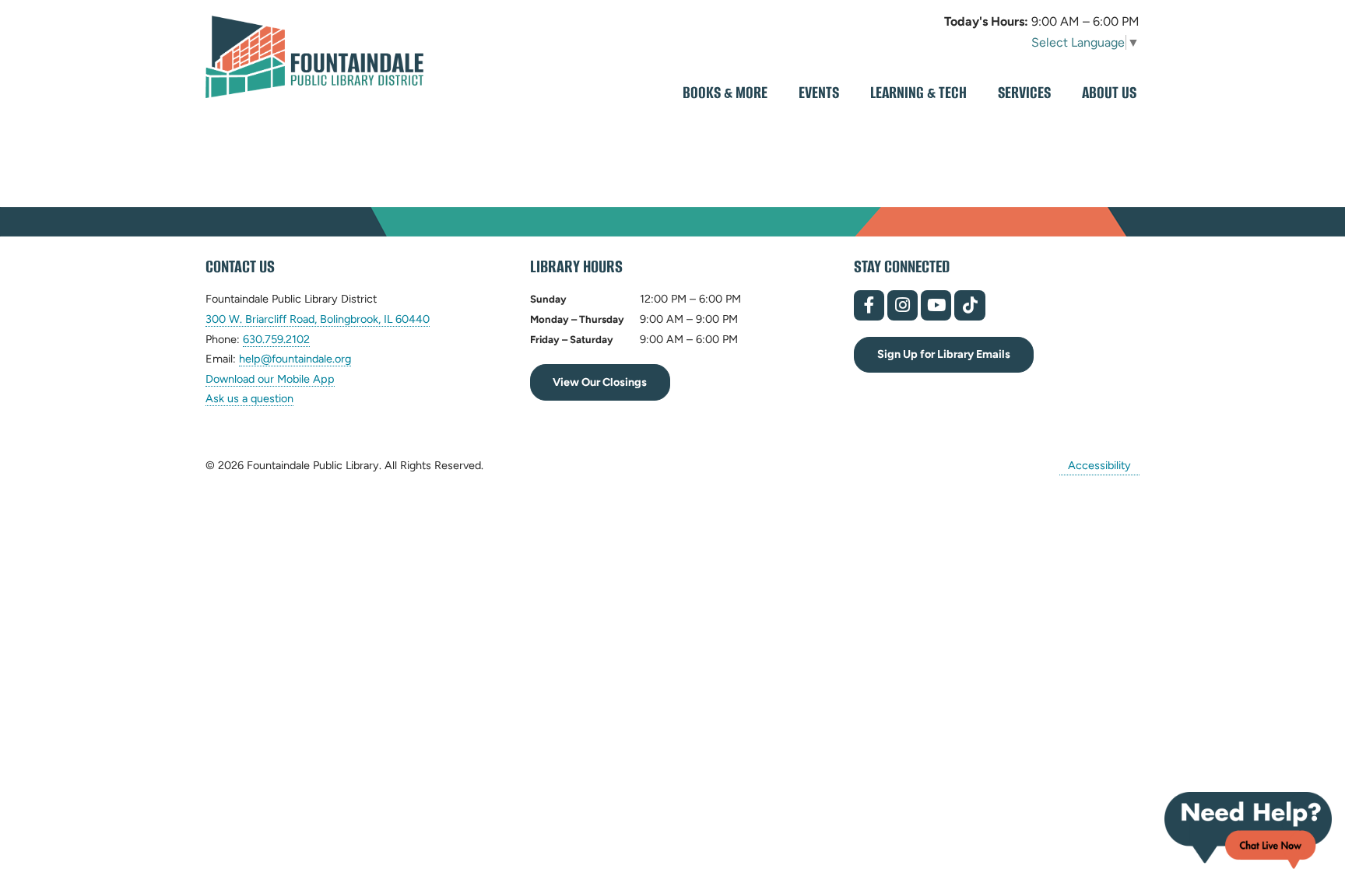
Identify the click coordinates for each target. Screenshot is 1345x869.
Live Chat (1248, 830)
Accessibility (1099, 465)
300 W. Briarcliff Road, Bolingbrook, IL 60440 (317, 319)
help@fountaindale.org (295, 359)
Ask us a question (249, 398)
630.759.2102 (276, 339)
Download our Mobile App (270, 379)
